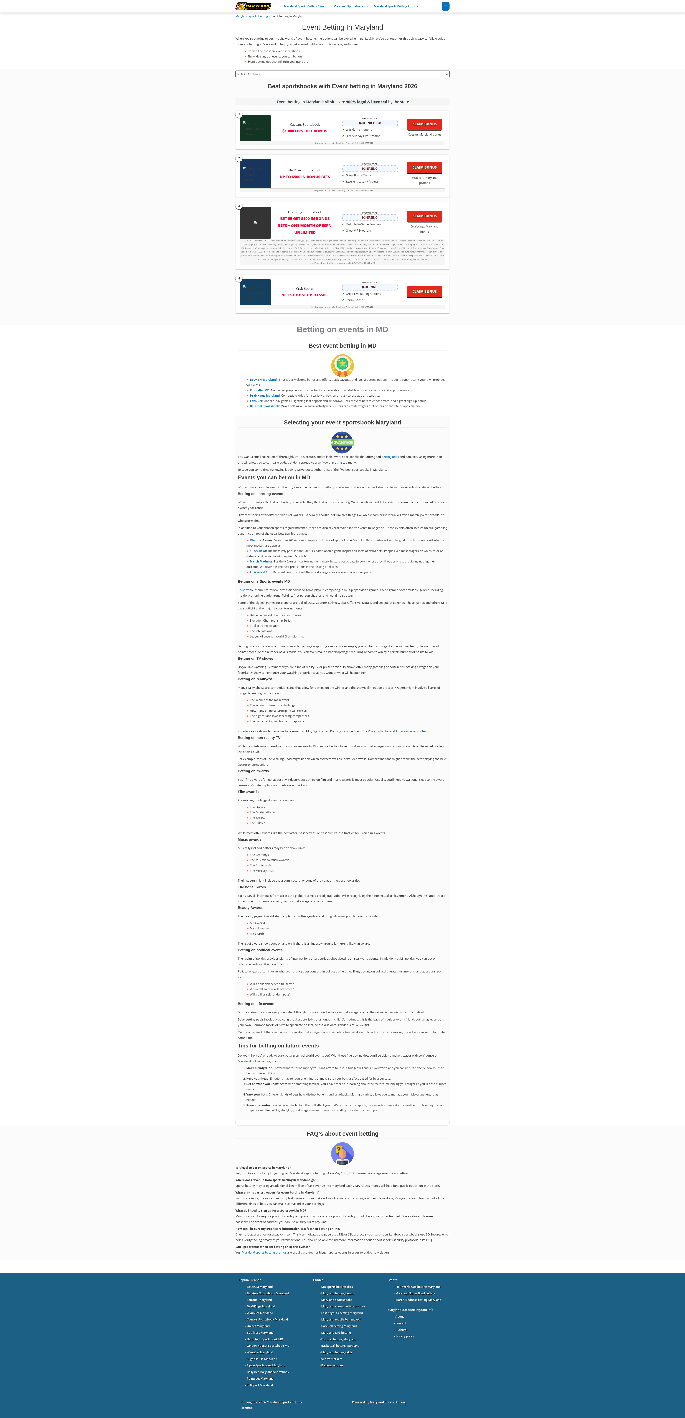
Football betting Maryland (338, 1339)
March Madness (261, 561)
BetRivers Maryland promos (425, 180)
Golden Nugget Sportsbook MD (268, 1346)
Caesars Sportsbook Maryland (267, 1319)
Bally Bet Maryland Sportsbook (268, 1372)
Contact (400, 1323)
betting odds (390, 457)
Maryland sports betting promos (264, 1252)
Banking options (332, 1365)
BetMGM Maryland (263, 380)
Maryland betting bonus (337, 1293)
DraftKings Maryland (265, 395)
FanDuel (256, 401)
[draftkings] (255, 223)
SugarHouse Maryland (262, 1359)
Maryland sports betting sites (304, 6)
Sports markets (331, 1359)
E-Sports (243, 590)
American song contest (411, 731)
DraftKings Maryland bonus (424, 229)
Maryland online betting (254, 1061)
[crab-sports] (255, 292)
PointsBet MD (259, 390)
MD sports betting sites (337, 1287)
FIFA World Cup (260, 572)
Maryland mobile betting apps (341, 1319)
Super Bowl (258, 551)
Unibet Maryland (258, 1326)
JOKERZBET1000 (370, 123)
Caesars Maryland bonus (424, 134)
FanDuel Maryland (259, 1300)
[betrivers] (255, 174)
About (399, 1317)
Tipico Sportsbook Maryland (266, 1365)
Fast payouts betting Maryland (342, 1313)
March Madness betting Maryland (418, 1300)
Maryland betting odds (336, 1352)
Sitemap (247, 1408)
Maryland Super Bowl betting (415, 1293)
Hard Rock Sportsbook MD (265, 1339)
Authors (401, 1330)
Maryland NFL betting (336, 1333)
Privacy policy (404, 1336)
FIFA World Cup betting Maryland (418, 1287)
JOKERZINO (370, 169)
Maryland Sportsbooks (349, 6)
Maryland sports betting (251, 16)
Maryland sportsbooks (336, 1300)
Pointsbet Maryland (260, 1379)
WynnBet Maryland (260, 1313)
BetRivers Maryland (260, 1333)
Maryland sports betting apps (394, 6)
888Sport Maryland (260, 1385)
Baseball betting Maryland (339, 1326)
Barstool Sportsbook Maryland (268, 1293)
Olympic (256, 540)
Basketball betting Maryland (340, 1346)
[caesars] (255, 128)
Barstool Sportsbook (264, 406)
